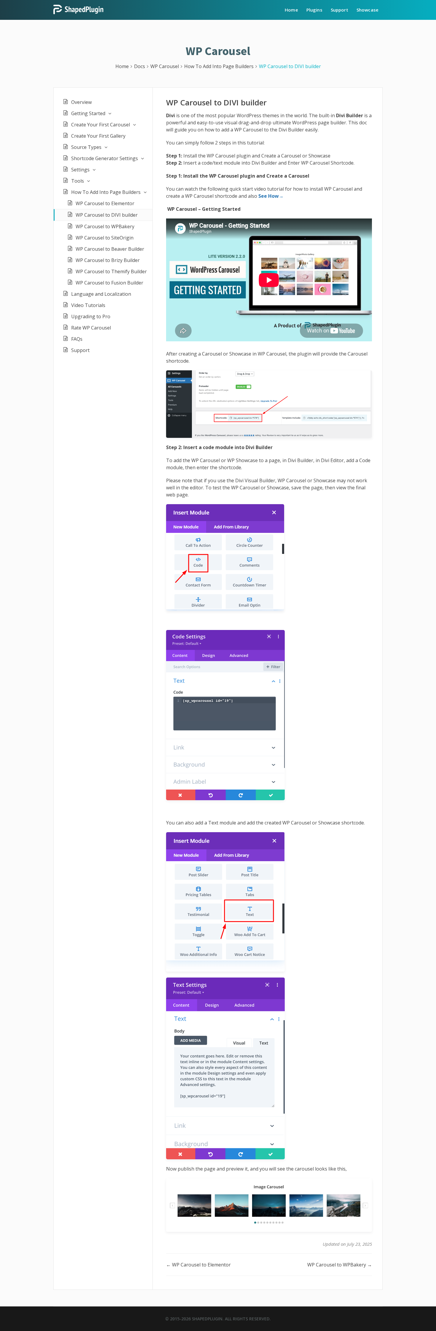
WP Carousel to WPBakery (105, 226)
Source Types (86, 147)
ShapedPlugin (207, 1319)
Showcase (367, 10)
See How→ (271, 196)
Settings (80, 169)
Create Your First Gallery (98, 136)
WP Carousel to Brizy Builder (108, 260)
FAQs (76, 339)
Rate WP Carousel (91, 327)
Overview (81, 102)
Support (339, 10)
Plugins (314, 10)
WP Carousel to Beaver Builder (110, 249)
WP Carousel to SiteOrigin (104, 237)
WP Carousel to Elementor (105, 203)
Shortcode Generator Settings (104, 158)
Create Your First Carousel (100, 124)
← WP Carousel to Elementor (198, 1264)
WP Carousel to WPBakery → (339, 1264)
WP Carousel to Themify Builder (111, 271)
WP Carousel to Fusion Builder (109, 282)
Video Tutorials (88, 305)
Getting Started (88, 113)
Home (291, 10)
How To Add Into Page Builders (106, 192)
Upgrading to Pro (90, 316)
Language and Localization (101, 294)
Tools (77, 181)
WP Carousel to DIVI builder (107, 215)
